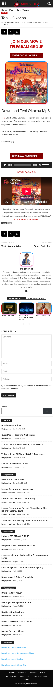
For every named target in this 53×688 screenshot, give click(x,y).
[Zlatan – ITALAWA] (9, 308)
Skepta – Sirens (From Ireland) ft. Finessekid (22, 444)
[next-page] (28, 323)
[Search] (47, 411)
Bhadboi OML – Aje (43, 316)
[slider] (46, 164)
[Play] (5, 164)
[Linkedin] (26, 291)
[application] (26, 165)
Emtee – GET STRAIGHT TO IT (15, 536)
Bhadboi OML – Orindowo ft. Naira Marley (26, 317)
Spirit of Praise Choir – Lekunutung (18, 498)
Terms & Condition (40, 676)
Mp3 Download (11, 676)
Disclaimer (33, 673)
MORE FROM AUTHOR (36, 298)
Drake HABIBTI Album (11, 592)
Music (11, 10)
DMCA (42, 673)
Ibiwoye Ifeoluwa (8, 492)
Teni (3, 118)
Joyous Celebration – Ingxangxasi (17, 489)
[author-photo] (26, 259)
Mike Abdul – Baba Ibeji (12, 479)
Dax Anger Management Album (16, 602)
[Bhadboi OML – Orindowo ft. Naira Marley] (26, 308)
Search (4, 406)
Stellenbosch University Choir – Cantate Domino (24, 520)
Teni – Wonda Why (11, 246)
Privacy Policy (25, 676)
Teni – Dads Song (43, 246)
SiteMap (27, 679)
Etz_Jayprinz (8, 22)
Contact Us (22, 673)
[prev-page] (24, 323)
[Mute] (40, 164)
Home (4, 10)
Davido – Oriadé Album (12, 612)
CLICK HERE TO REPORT (26, 219)
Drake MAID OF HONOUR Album (16, 621)
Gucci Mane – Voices (11, 425)
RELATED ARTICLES (16, 298)
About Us (11, 673)
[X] (11, 32)
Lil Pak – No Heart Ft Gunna (14, 463)
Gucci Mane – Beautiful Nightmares (18, 435)
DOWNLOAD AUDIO (26, 172)
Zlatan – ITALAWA (7, 316)
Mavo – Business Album (12, 631)
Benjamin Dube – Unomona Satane (18, 545)
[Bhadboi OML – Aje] (44, 308)
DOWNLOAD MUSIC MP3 (24, 55)
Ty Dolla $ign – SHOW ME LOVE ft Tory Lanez (23, 454)
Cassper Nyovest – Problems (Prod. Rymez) (22, 567)
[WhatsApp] (17, 32)
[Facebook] (4, 32)
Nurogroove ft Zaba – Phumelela (17, 577)
